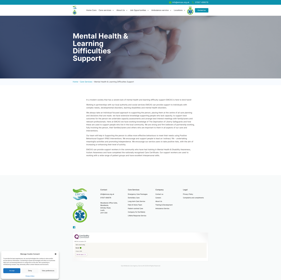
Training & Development (164, 205)
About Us (120, 10)
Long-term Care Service (136, 201)
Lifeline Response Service (137, 216)
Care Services (86, 82)
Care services (105, 10)
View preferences (48, 271)
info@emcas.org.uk (107, 194)
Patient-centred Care (135, 208)
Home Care (91, 10)
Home (75, 82)
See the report (80, 254)
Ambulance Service (162, 208)
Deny (30, 271)
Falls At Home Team (135, 205)
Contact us (202, 10)
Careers (158, 198)
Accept (11, 271)
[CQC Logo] (82, 238)
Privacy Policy (30, 276)
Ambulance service (160, 10)
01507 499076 (105, 198)
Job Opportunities (138, 10)
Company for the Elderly (136, 212)
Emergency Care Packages (137, 194)
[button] (55, 254)
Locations (178, 10)
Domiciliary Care (134, 198)
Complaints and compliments (193, 198)
